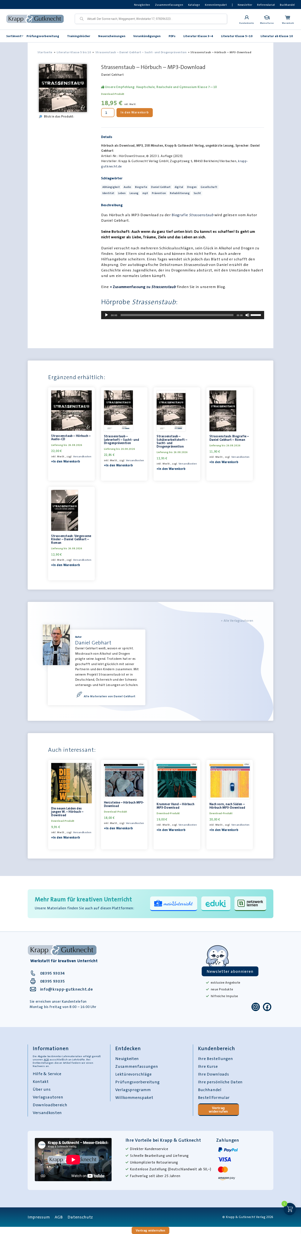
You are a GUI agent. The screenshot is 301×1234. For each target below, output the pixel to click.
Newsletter (245, 5)
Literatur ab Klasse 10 (277, 36)
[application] (182, 315)
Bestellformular (214, 1097)
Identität (108, 193)
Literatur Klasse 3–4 (198, 36)
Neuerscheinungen (111, 36)
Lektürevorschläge (133, 1074)
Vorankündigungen (147, 36)
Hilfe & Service (47, 1073)
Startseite (44, 52)
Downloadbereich (50, 1104)
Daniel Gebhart (161, 187)
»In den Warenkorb (65, 461)
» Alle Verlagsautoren (237, 621)
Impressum (39, 1217)
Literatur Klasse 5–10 (237, 36)
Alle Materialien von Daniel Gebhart (110, 696)
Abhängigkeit (111, 187)
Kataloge (194, 5)
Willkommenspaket (134, 1097)
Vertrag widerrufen (218, 1109)
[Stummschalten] (247, 315)
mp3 (145, 193)
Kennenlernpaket (216, 5)
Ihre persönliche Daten (220, 1082)
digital (179, 187)
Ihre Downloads (213, 1074)
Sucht (197, 193)
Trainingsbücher (79, 36)
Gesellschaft (209, 187)
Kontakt (41, 1081)
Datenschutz (80, 1217)
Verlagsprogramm (133, 1089)
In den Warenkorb (135, 112)
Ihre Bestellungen (215, 1058)
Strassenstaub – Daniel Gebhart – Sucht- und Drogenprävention (141, 52)
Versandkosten (82, 456)
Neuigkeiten (142, 5)
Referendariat (266, 5)
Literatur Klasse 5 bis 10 (74, 52)
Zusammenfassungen (169, 5)
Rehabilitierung (180, 193)
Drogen (192, 187)
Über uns (42, 1089)
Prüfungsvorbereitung (43, 36)
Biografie (141, 187)
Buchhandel (287, 5)
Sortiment (14, 36)
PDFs (172, 36)
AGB (46, 1059)
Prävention (159, 193)
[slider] (256, 314)
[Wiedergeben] (106, 315)
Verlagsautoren (48, 1097)
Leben (122, 193)
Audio (127, 187)
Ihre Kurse (208, 1066)
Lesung (134, 193)
